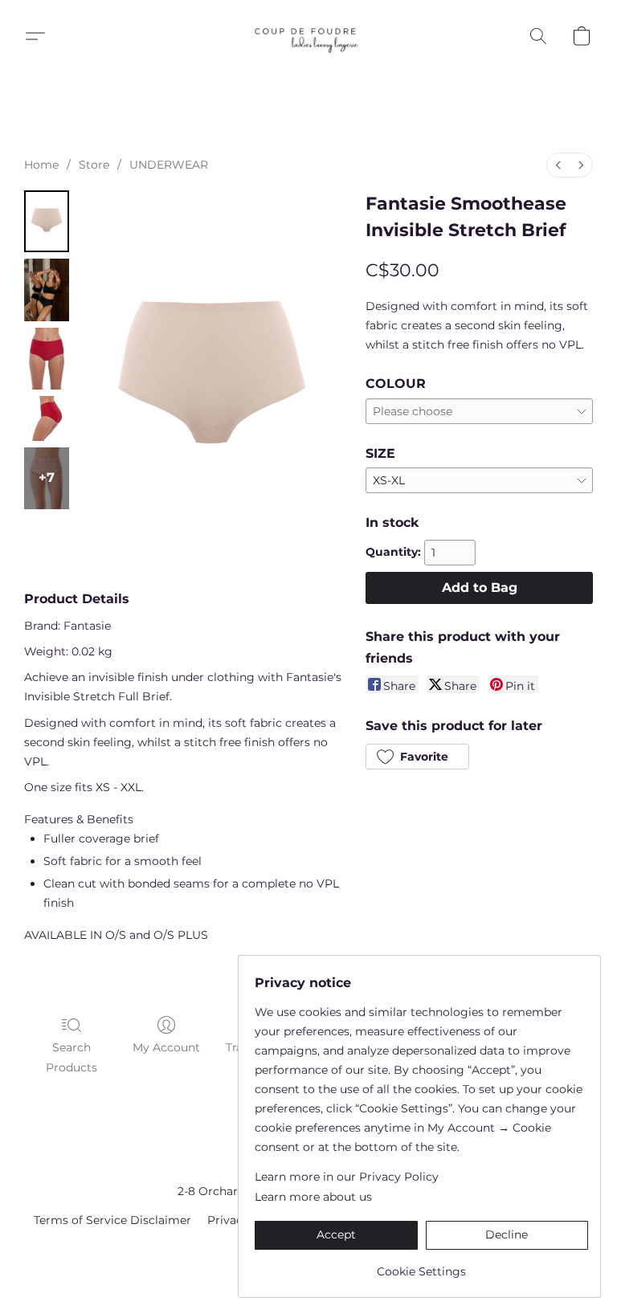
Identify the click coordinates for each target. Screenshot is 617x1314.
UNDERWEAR (168, 164)
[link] (421, 1265)
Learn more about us (313, 1197)
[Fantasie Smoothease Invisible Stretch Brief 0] (46, 221)
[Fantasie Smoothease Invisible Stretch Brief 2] (46, 359)
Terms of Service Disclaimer (112, 1220)
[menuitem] (558, 165)
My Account (166, 1047)
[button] (308, 36)
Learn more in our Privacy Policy (347, 1176)
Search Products (71, 1057)
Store (94, 164)
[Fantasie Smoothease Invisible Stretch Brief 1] (46, 289)
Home (41, 164)
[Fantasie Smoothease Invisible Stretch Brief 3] (46, 418)
